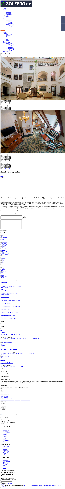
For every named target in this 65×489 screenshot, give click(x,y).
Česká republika (9, 20)
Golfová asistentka (9, 14)
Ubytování (10, 22)
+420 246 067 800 (30, 353)
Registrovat (3, 30)
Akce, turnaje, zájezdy (6, 453)
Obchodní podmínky (5, 434)
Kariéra (4, 468)
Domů (4, 8)
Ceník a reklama (6, 461)
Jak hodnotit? (8, 12)
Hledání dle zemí (6, 18)
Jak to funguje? (9, 10)
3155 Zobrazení (4, 1)
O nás (7, 15)
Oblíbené (2, 174)
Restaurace (10, 23)
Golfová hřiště (11, 21)
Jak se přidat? (8, 13)
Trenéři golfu (5, 450)
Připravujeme (5, 463)
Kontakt (7, 16)
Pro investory (5, 466)
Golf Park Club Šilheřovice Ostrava (12, 335)
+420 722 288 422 (35, 338)
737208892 (21, 366)
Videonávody (5, 464)
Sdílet (2, 176)
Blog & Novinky (6, 432)
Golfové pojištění (6, 454)
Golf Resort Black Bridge (9, 349)
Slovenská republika (10, 24)
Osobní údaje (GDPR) (5, 436)
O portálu (5, 9)
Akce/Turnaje (6, 27)
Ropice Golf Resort (7, 363)
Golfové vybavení (6, 451)
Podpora (4, 465)
